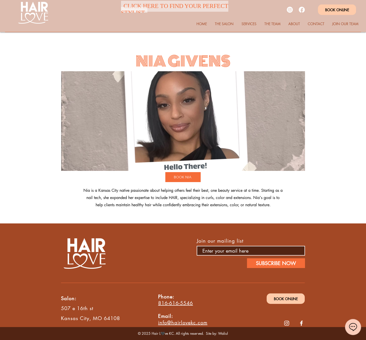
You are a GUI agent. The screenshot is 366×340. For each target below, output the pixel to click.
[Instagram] (290, 10)
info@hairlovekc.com (182, 322)
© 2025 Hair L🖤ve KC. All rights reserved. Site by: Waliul (183, 333)
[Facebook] (302, 10)
